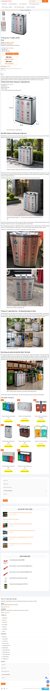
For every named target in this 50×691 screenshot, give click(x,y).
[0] (47, 678)
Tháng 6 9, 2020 (10, 525)
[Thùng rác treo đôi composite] (41, 431)
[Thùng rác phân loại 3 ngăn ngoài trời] (8, 406)
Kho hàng (4, 620)
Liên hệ (3, 631)
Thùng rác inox (16, 10)
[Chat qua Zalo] (47, 681)
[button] (29, 13)
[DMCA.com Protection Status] (45, 688)
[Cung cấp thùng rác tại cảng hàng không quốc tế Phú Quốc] (5, 537)
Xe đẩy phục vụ (5, 658)
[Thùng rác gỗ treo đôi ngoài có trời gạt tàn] (41, 406)
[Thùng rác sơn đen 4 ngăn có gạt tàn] (24, 456)
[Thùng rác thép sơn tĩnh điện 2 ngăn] (24, 431)
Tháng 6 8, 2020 (10, 532)
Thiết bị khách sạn (34, 4)
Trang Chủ (4, 4)
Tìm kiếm (45, 1)
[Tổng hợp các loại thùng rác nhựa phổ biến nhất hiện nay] (5, 523)
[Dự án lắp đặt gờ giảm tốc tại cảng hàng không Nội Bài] (5, 543)
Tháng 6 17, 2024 (5, 521)
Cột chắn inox (23, 4)
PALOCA (24, 688)
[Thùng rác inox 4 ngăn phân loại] (24, 406)
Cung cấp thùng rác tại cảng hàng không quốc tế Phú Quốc (20, 537)
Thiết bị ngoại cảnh (19, 7)
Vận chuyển (4, 617)
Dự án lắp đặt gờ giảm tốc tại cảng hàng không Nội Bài (19, 543)
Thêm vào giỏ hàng (9, 53)
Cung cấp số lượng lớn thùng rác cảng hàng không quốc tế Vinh (21, 530)
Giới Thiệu (4, 626)
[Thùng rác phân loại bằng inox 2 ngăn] (8, 431)
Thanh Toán (4, 622)
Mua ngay (16, 53)
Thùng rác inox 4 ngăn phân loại (24, 416)
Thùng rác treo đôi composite (41, 441)
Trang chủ (3, 10)
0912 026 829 (6, 612)
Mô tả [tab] (2, 74)
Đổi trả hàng (4, 624)
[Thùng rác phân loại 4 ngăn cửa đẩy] (8, 456)
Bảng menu (4, 636)
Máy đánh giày (5, 647)
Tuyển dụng (4, 629)
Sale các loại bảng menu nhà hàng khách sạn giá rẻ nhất (20, 512)
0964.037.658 (9, 58)
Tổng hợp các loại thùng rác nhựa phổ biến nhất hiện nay (20, 523)
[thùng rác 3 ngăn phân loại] (18, 11)
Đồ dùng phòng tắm (6, 645)
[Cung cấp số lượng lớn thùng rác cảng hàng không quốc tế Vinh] (5, 530)
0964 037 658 (8, 1)
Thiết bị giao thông (7, 7)
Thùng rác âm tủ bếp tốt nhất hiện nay (11, 519)
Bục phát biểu (5, 638)
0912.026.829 (9, 62)
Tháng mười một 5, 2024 (12, 514)
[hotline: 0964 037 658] (47, 685)
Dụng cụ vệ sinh (30, 7)
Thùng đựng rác (12, 4)
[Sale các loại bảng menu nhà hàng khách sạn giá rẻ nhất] (5, 512)
